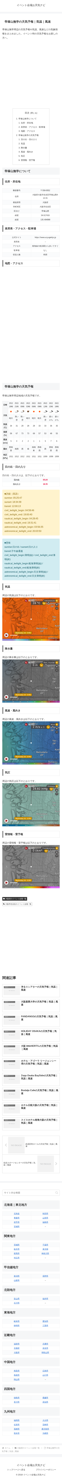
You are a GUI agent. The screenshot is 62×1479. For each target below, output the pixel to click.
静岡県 (16, 1326)
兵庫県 (45, 1344)
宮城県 (16, 1226)
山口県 (45, 1375)
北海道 (16, 1213)
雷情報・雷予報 (28, 160)
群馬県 (16, 1253)
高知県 (45, 1402)
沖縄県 (45, 1433)
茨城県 (16, 1245)
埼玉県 (16, 1258)
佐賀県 (16, 1425)
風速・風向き (27, 152)
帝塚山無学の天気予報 (28, 135)
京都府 (16, 1348)
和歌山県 (45, 1352)
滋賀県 (16, 1344)
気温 (23, 143)
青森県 (16, 1218)
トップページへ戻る (16, 1469)
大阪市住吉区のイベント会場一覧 (18, 904)
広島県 (45, 1371)
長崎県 (16, 1429)
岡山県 (16, 1379)
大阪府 (16, 1352)
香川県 (16, 1402)
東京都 (45, 1249)
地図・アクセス (28, 131)
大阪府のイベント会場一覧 (15, 899)
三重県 (45, 1326)
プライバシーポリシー (46, 1469)
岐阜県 (16, 1321)
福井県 (45, 1299)
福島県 (45, 1222)
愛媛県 (45, 1398)
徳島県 (16, 1398)
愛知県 (45, 1321)
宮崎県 (45, 1425)
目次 (27, 113)
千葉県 (45, 1245)
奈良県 (45, 1348)
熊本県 (16, 1433)
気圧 (23, 156)
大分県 (45, 1420)
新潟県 (16, 1276)
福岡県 (16, 1420)
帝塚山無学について (27, 118)
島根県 (16, 1375)
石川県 (16, 1303)
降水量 (24, 148)
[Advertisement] (31, 74)
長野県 (45, 1276)
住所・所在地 (27, 123)
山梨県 (16, 1280)
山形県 (45, 1218)
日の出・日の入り (29, 139)
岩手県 (16, 1222)
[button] (56, 1192)
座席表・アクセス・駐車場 (33, 127)
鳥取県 (16, 1371)
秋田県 (45, 1213)
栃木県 (16, 1249)
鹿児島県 (45, 1429)
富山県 (16, 1299)
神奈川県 (45, 1253)
